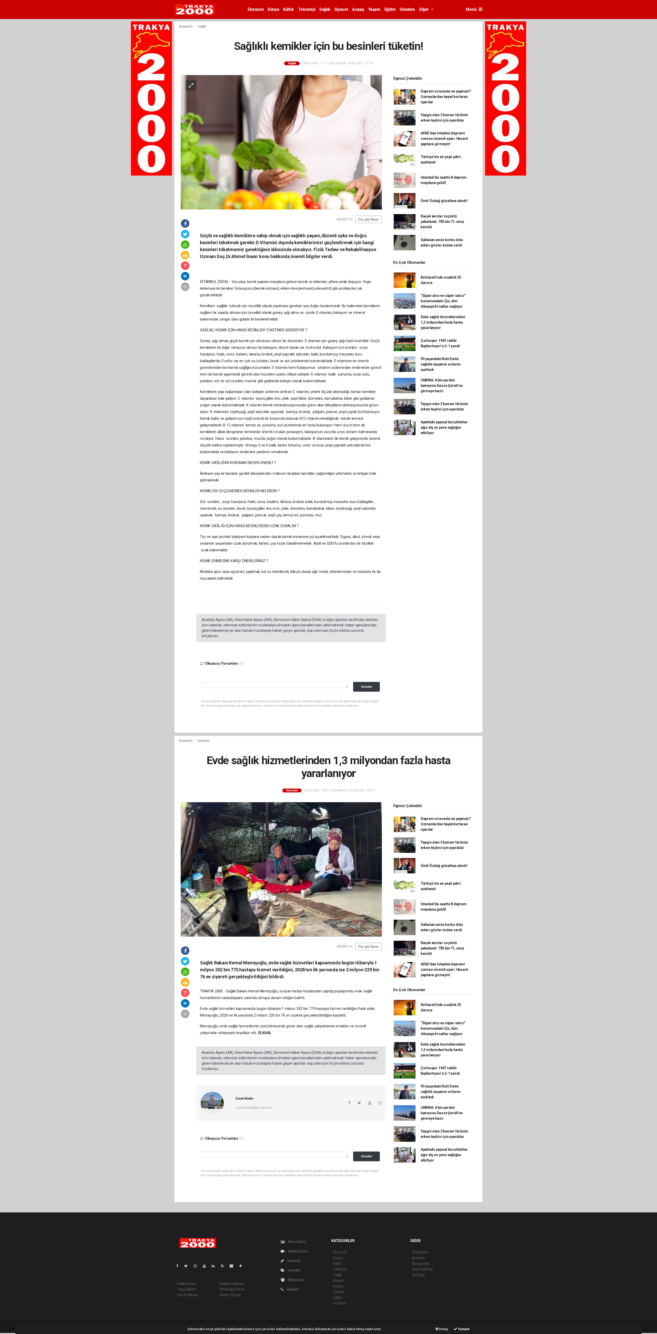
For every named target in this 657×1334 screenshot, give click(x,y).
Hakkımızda (186, 1284)
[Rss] (224, 1266)
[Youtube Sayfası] (206, 1266)
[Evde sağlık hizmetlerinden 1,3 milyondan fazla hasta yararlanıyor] (281, 869)
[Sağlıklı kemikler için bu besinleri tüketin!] (281, 142)
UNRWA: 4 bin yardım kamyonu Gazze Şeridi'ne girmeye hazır (442, 385)
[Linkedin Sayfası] (215, 1266)
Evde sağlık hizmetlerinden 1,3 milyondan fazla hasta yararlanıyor (443, 322)
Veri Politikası (187, 1295)
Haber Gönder (230, 1295)
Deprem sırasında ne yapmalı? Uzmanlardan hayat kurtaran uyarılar (446, 96)
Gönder (366, 687)
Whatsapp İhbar (231, 1289)
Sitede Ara (420, 1252)
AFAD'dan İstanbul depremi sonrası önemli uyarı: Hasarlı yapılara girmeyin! (444, 138)
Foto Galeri (296, 1242)
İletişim (292, 1289)
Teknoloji (306, 9)
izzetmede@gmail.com (254, 1107)
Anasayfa (186, 26)
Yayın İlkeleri (187, 1289)
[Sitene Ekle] (242, 1266)
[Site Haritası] (233, 1266)
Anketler (418, 1258)
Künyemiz (295, 1280)
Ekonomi (256, 9)
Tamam (463, 1329)
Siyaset (341, 9)
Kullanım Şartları (232, 1284)
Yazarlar (293, 1261)
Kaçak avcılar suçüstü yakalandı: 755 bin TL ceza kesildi (442, 221)
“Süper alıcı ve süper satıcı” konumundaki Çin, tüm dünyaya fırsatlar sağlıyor (443, 301)
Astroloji (418, 1275)
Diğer (424, 9)
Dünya (273, 9)
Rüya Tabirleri (422, 1269)
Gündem (407, 9)
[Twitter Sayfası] (188, 1266)
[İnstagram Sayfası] (197, 1266)
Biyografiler (421, 1264)
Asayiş (358, 9)
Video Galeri (297, 1251)
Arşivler (294, 1270)
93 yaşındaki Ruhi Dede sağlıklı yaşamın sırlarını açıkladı (441, 364)
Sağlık (324, 9)
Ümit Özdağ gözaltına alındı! (444, 201)
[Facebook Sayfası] (179, 1266)
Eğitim (390, 9)
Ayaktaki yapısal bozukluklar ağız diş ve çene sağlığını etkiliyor (444, 427)
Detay (443, 1329)
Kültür (288, 9)
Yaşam (374, 9)
